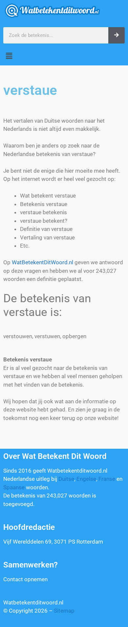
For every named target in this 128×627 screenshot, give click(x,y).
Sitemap (64, 610)
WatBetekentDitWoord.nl (42, 262)
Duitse (66, 479)
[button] (64, 56)
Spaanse (14, 487)
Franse (106, 479)
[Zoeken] (116, 35)
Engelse (86, 479)
